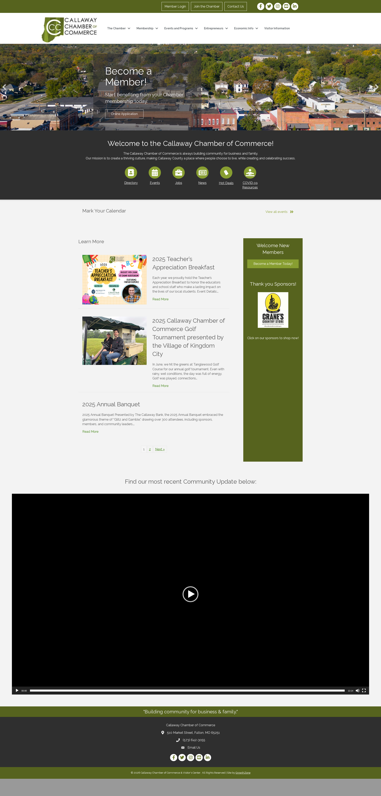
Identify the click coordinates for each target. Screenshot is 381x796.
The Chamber (116, 28)
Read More (160, 299)
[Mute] (358, 691)
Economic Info (243, 28)
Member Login (175, 6)
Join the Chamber (206, 6)
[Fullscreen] (364, 691)
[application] (190, 594)
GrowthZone (243, 772)
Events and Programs (178, 28)
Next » (160, 449)
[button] (4, 87)
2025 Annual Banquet (111, 404)
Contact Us (235, 6)
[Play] (17, 691)
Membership (145, 28)
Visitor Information (277, 28)
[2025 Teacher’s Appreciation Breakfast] (114, 279)
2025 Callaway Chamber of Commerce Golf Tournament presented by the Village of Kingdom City (188, 337)
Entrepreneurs (213, 28)
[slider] (187, 691)
